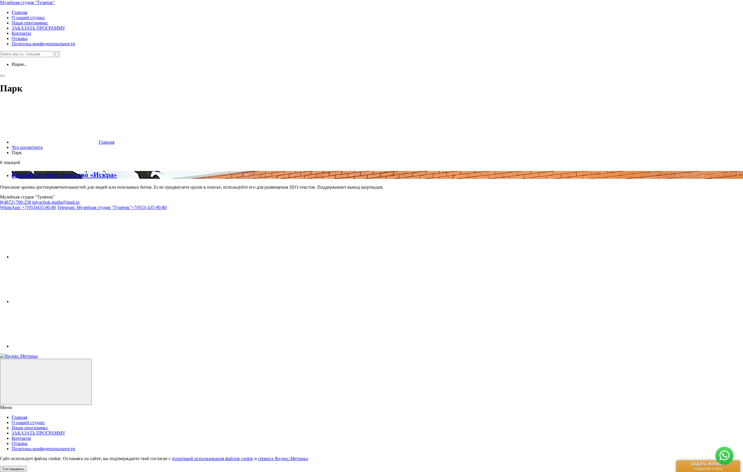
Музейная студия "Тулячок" (27, 2)
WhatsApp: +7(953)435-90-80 (28, 207)
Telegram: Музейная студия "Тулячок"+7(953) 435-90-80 (112, 207)
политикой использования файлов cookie (212, 458)
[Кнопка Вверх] (46, 382)
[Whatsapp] (55, 346)
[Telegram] (55, 301)
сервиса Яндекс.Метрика (283, 458)
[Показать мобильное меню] (2, 76)
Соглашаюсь (13, 469)
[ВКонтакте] (55, 256)
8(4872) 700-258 (15, 202)
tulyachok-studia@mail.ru (56, 202)
